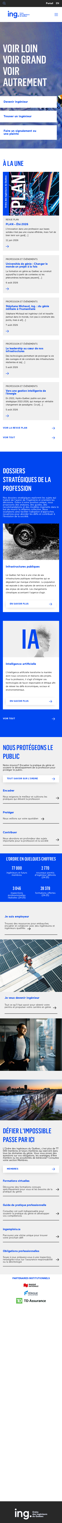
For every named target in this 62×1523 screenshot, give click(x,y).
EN (57, 3)
